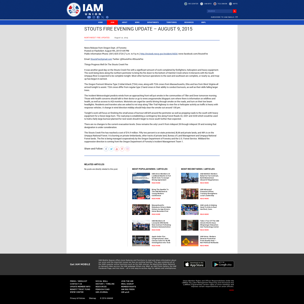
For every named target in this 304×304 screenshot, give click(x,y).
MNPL (203, 22)
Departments (153, 22)
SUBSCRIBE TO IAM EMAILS (222, 17)
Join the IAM (127, 281)
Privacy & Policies (77, 298)
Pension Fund (103, 289)
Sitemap (92, 298)
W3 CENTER (193, 4)
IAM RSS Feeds (128, 289)
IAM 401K (125, 292)
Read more (156, 183)
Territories (171, 22)
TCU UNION (222, 4)
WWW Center (76, 292)
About (124, 22)
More (231, 290)
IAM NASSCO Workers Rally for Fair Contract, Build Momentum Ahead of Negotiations (209, 177)
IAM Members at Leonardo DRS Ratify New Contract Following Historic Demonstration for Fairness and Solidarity (161, 226)
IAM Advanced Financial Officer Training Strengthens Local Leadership (208, 192)
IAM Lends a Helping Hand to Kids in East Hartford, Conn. (208, 207)
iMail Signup (127, 284)
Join (112, 22)
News (137, 22)
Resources (189, 22)
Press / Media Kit (78, 281)
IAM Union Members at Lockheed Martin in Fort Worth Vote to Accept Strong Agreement (161, 177)
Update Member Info (80, 287)
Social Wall (102, 281)
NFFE (235, 4)
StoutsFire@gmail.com (101, 59)
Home (100, 22)
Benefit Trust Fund (80, 289)
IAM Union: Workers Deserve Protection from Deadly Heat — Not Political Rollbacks (209, 240)
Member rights (128, 287)
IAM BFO (208, 4)
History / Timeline (105, 284)
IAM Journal (102, 292)
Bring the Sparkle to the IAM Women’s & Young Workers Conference (160, 192)
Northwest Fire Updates (97, 38)
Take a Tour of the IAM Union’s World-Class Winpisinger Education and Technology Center (209, 224)
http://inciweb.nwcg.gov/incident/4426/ (159, 54)
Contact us (76, 284)
